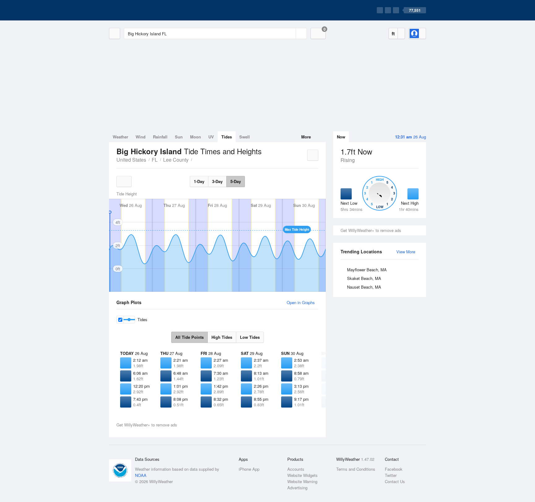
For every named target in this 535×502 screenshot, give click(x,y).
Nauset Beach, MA (364, 287)
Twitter (391, 475)
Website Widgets (302, 475)
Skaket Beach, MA (364, 278)
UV (211, 137)
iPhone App (249, 469)
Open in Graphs (301, 302)
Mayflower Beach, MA (367, 270)
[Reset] (290, 33)
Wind (141, 137)
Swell (244, 137)
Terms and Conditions (355, 469)
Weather (120, 137)
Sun (179, 137)
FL (155, 159)
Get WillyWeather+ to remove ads (371, 230)
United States (131, 159)
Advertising (297, 488)
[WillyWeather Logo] (138, 10)
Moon (195, 137)
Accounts (295, 469)
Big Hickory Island (195, 159)
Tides (226, 137)
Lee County (176, 159)
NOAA (140, 475)
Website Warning (302, 481)
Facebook (393, 469)
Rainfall (160, 137)
